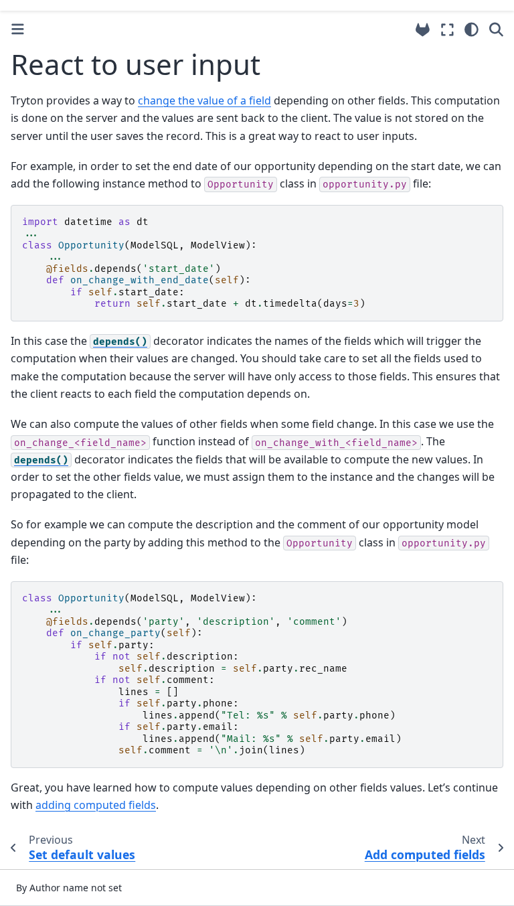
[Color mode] (471, 29)
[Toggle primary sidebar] (17, 29)
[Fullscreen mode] (447, 29)
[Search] (496, 29)
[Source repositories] (422, 30)
